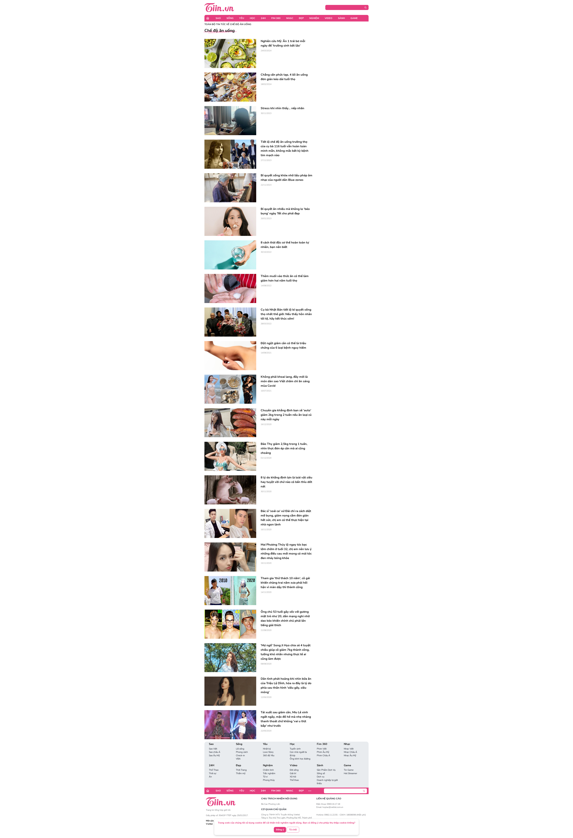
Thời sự (212, 773)
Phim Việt (321, 748)
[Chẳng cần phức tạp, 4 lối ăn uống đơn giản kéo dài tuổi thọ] (230, 87)
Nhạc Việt (348, 748)
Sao (218, 18)
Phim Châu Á (323, 755)
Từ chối (293, 829)
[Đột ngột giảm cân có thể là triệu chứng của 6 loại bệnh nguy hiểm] (230, 355)
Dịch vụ (320, 776)
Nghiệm (314, 18)
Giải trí (293, 773)
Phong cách (242, 752)
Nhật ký (267, 748)
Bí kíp (292, 755)
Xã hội (293, 776)
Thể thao (294, 780)
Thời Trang (241, 769)
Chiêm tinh (268, 769)
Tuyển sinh (295, 748)
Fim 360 (276, 18)
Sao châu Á (214, 752)
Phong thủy (269, 780)
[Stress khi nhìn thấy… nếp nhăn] (230, 120)
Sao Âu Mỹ (214, 755)
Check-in (240, 755)
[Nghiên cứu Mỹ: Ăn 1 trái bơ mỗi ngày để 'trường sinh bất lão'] (230, 53)
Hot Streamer (350, 773)
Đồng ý (280, 829)
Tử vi (265, 776)
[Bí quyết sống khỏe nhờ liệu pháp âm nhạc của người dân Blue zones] (230, 187)
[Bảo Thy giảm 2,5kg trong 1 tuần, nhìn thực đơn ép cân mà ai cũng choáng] (230, 456)
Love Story (268, 752)
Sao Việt (213, 748)
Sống (230, 18)
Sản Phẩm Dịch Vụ (326, 769)
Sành (341, 18)
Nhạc (289, 18)
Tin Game (348, 769)
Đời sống (294, 769)
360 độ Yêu (268, 755)
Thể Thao (213, 769)
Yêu (241, 18)
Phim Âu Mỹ (323, 752)
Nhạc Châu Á (350, 752)
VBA (238, 758)
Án (210, 776)
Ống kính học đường (300, 758)
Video (328, 18)
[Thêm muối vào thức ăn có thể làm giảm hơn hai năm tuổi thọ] (230, 288)
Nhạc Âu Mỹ (350, 755)
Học (252, 18)
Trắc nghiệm (269, 773)
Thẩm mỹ (240, 773)
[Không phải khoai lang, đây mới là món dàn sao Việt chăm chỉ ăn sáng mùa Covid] (230, 389)
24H (263, 18)
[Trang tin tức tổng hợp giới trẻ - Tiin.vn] (219, 7)
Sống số (321, 773)
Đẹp (301, 18)
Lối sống (240, 748)
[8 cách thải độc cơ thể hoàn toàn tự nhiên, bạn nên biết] (230, 254)
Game (354, 18)
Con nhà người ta (298, 752)
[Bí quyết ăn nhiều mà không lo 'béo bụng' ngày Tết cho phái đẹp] (230, 221)
